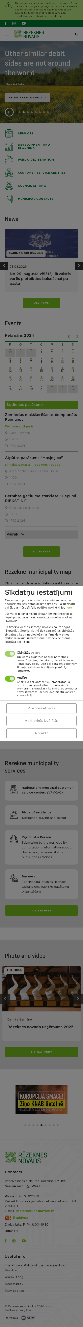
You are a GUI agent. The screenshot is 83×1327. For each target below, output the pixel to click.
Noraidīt (41, 733)
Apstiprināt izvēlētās (41, 720)
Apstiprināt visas (41, 708)
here (69, 607)
